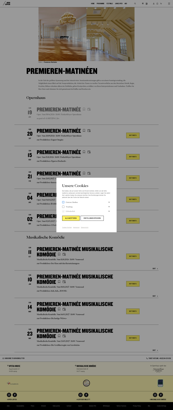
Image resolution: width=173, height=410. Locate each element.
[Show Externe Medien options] (109, 202)
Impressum (76, 227)
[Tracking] (63, 207)
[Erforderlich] (63, 211)
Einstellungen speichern (92, 218)
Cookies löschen (67, 227)
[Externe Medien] (63, 202)
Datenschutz (84, 227)
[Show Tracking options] (109, 207)
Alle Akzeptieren (71, 218)
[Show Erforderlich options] (109, 211)
